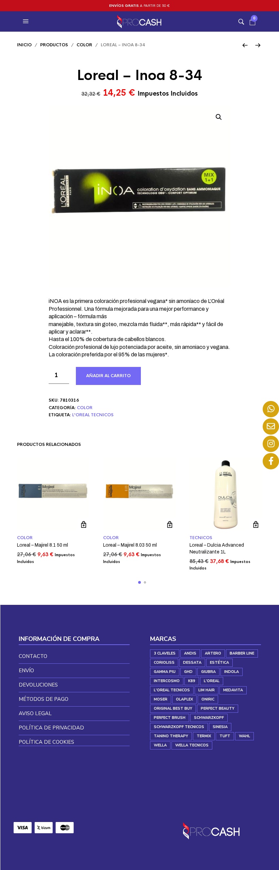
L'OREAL (211, 680)
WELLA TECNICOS (192, 745)
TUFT (224, 736)
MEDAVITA (233, 690)
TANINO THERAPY (171, 736)
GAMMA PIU (165, 671)
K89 (191, 680)
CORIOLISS (164, 662)
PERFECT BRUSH (169, 717)
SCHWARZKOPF (209, 717)
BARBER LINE (242, 653)
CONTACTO (33, 656)
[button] (26, 21)
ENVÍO (26, 670)
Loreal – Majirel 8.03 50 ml (130, 545)
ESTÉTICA (219, 662)
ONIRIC (207, 699)
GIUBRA (208, 671)
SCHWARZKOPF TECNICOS (179, 726)
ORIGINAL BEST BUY (173, 708)
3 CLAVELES (165, 653)
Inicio (24, 45)
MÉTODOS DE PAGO (43, 699)
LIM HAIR (206, 690)
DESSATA (192, 662)
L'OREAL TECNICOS (93, 415)
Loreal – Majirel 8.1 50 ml (42, 545)
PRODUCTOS (54, 45)
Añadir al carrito (108, 375)
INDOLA (231, 671)
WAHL (244, 736)
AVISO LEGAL (35, 713)
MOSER (160, 699)
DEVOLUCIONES (38, 684)
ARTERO (213, 653)
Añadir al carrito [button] (83, 524)
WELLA (160, 745)
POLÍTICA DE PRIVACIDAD (51, 727)
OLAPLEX (184, 699)
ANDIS (190, 653)
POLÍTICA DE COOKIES (46, 742)
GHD (188, 671)
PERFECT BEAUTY (217, 708)
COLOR (84, 45)
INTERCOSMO (167, 680)
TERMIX (204, 736)
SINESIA (220, 726)
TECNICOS (201, 538)
